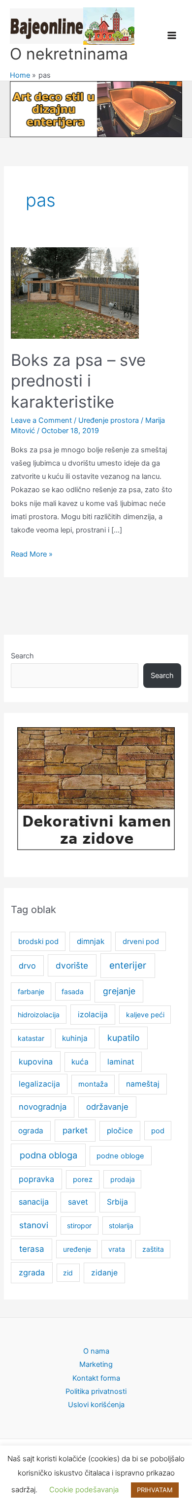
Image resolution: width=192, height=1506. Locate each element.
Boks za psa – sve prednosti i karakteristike (78, 381)
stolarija (121, 1225)
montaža (93, 1084)
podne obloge (120, 1156)
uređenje (77, 1249)
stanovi (33, 1225)
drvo (27, 966)
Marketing (96, 1364)
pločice (120, 1130)
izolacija (93, 1014)
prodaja (122, 1179)
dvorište (72, 965)
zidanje (104, 1272)
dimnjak (90, 941)
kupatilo (123, 1038)
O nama (96, 1351)
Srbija (117, 1202)
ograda (30, 1130)
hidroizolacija (39, 1014)
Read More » (32, 555)
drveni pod (141, 941)
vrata (116, 1249)
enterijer (127, 965)
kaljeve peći (145, 1014)
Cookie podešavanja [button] (84, 1489)
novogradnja (42, 1107)
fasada (73, 991)
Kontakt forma (96, 1378)
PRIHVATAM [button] (155, 1490)
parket (75, 1130)
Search (22, 655)
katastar (31, 1038)
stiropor (79, 1225)
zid (68, 1273)
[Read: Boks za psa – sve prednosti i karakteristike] (75, 292)
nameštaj (143, 1084)
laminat (120, 1061)
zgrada (32, 1272)
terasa (31, 1249)
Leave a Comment (41, 420)
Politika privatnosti (96, 1391)
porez (83, 1179)
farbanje (31, 991)
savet (78, 1202)
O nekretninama (69, 53)
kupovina (36, 1061)
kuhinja (75, 1038)
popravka (36, 1179)
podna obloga (48, 1155)
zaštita (153, 1249)
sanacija (34, 1202)
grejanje (119, 991)
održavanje (107, 1107)
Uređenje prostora (108, 420)
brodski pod (38, 941)
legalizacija (39, 1084)
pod (157, 1130)
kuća (80, 1061)
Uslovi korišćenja (96, 1404)
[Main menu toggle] (171, 35)
